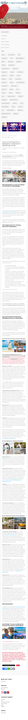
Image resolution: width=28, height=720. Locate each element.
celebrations (11, 65)
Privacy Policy (4, 703)
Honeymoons (14, 85)
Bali (11, 58)
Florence (3, 79)
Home (2, 25)
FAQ (2, 700)
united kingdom (10, 110)
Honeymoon (4, 85)
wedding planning (5, 113)
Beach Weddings (19, 58)
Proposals (4, 99)
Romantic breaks (5, 103)
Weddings (15, 113)
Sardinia (14, 103)
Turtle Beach (16, 641)
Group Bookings (20, 82)
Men (3, 96)
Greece (11, 82)
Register (2, 706)
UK (2, 110)
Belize (3, 61)
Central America (5, 68)
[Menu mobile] (25, 3)
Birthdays (10, 61)
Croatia (11, 72)
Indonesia (4, 89)
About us (3, 699)
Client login (3, 712)
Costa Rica (4, 72)
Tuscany (20, 106)
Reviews (2, 689)
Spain (13, 106)
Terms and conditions (5, 702)
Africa (3, 54)
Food (10, 79)
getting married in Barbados (9, 212)
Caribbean (18, 61)
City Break (15, 68)
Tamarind (4, 458)
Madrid (10, 92)
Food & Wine (18, 79)
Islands (11, 89)
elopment (4, 75)
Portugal (20, 96)
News (5, 25)
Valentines (20, 110)
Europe (11, 75)
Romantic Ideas (5, 47)
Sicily (21, 103)
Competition (4, 35)
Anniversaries (11, 54)
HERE (16, 659)
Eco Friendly (19, 72)
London (3, 92)
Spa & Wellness (5, 106)
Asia (19, 54)
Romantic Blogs (4, 687)
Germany (4, 82)
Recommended (5, 44)
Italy (17, 89)
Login (2, 704)
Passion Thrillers (5, 41)
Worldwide (4, 117)
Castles (3, 65)
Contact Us (3, 681)
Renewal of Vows (13, 99)
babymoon (4, 58)
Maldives (17, 92)
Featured (3, 38)
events (18, 75)
